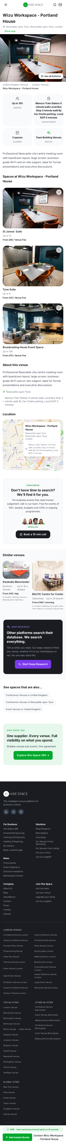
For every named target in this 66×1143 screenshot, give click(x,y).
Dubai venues (9, 1098)
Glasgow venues (10, 1034)
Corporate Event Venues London (45, 968)
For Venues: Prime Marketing (44, 842)
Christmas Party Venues (45, 940)
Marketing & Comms (13, 875)
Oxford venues (9, 1067)
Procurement (9, 863)
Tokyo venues (9, 1103)
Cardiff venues (9, 1051)
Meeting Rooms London (45, 956)
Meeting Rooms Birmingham (47, 1038)
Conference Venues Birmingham (43, 1026)
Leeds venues (25, 1029)
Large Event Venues (43, 982)
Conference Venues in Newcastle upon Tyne (29, 702)
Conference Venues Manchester (43, 1008)
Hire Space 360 (10, 828)
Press (6, 905)
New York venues (11, 1087)
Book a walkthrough (13, 850)
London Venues (40, 84)
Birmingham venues (12, 1018)
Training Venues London (14, 962)
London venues (10, 1007)
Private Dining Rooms (13, 951)
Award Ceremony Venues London (45, 976)
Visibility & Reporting (13, 841)
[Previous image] (6, 208)
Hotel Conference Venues (45, 935)
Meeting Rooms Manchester (47, 1020)
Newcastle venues (11, 1056)
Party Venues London (43, 946)
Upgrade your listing (45, 897)
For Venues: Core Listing (47, 848)
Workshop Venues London (46, 988)
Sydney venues (10, 1114)
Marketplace (42, 833)
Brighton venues (10, 1045)
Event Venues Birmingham (47, 1033)
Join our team (42, 888)
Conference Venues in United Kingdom (26, 695)
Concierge (41, 837)
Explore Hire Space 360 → (33, 755)
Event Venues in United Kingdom (23, 709)
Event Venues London (13, 968)
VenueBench (9, 897)
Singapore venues (11, 1108)
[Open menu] (5, 4)
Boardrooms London (43, 962)
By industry (8, 845)
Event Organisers (11, 867)
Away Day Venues (11, 956)
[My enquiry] (60, 4)
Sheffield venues (10, 1072)
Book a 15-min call (35, 534)
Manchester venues (12, 1013)
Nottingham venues (12, 1062)
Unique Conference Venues (15, 940)
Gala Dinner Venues (12, 976)
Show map (9, 31)
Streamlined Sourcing (13, 833)
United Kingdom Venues (15, 84)
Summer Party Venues (13, 946)
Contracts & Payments (14, 837)
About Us (7, 888)
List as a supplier (44, 857)
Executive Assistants (13, 871)
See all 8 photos (52, 76)
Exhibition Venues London (15, 982)
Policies (7, 914)
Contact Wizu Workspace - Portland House (48, 1137)
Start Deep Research (35, 664)
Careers (7, 901)
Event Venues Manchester (46, 1015)
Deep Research (43, 828)
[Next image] (59, 208)
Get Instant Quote (19, 1137)
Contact (7, 909)
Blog (5, 892)
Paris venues (9, 1092)
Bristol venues (9, 1029)
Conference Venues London (15, 935)
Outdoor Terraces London (14, 993)
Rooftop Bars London (43, 951)
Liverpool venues (11, 1040)
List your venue (43, 852)
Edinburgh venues (11, 1024)
